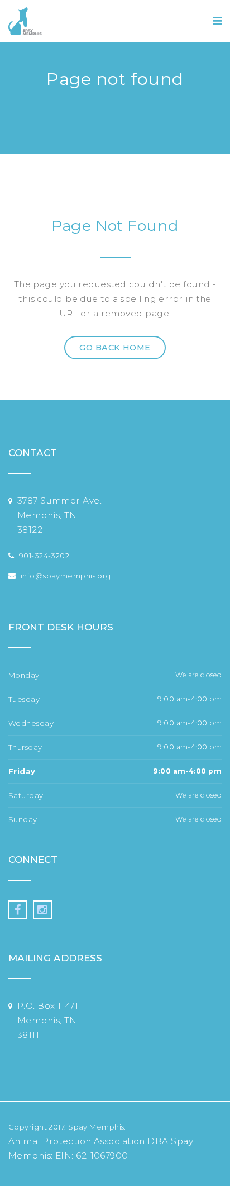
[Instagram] (42, 910)
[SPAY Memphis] (25, 21)
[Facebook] (17, 910)
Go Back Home (114, 348)
